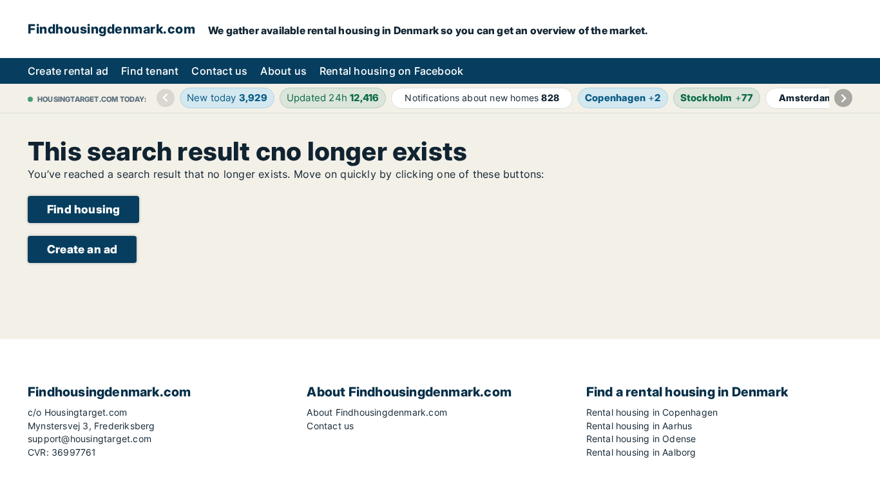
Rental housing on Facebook (391, 70)
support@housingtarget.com (89, 438)
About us (283, 70)
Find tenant (149, 70)
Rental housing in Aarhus (639, 425)
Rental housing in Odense (641, 438)
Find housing (83, 209)
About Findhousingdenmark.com (377, 412)
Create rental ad (68, 70)
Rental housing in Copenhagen (652, 412)
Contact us (219, 70)
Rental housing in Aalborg (641, 452)
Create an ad (82, 249)
